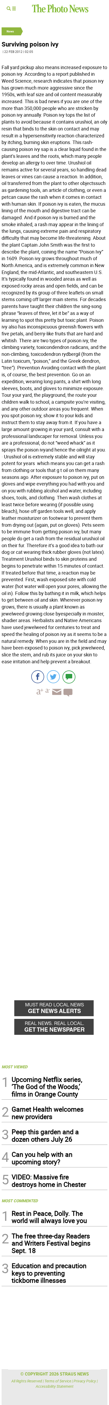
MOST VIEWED (15, 1066)
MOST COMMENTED (20, 1200)
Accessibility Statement (55, 1386)
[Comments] (68, 676)
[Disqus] (54, 773)
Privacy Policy (85, 1380)
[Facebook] (37, 676)
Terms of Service (57, 1380)
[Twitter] (53, 676)
